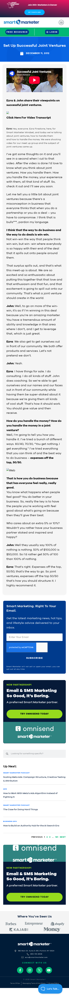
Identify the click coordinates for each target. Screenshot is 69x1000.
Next (63, 837)
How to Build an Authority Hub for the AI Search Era (31, 826)
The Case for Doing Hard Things (20, 809)
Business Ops (10, 821)
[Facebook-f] (20, 970)
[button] (61, 22)
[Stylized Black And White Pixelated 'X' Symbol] (39, 970)
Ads (5, 789)
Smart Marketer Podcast (16, 773)
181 (56, 837)
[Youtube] (49, 970)
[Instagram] (29, 970)
